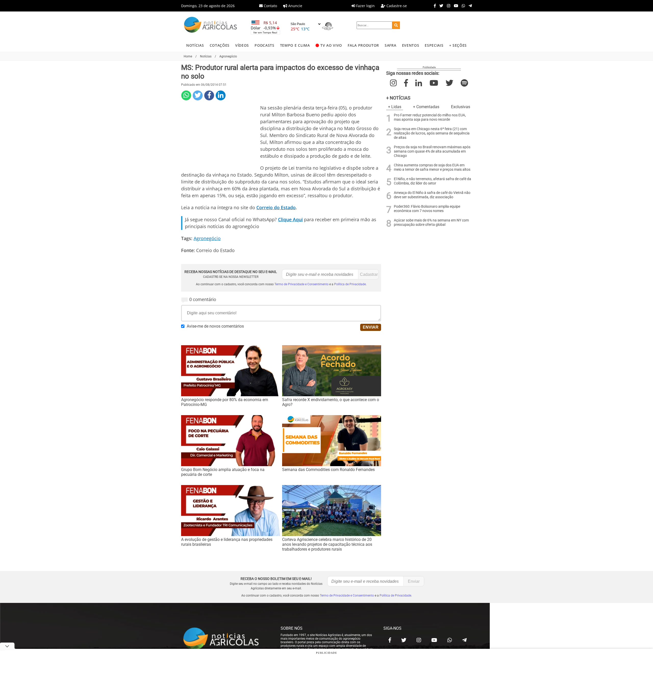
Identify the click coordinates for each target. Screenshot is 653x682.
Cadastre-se (396, 5)
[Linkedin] (221, 95)
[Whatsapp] (462, 5)
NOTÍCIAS (195, 45)
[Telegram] (469, 5)
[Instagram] (447, 5)
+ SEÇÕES (458, 45)
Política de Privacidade (350, 284)
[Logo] (210, 25)
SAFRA (390, 45)
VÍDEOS (242, 45)
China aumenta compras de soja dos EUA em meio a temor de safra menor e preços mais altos (432, 167)
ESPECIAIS (434, 45)
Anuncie (294, 5)
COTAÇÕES (220, 45)
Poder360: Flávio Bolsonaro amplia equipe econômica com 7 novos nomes (427, 208)
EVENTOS (410, 45)
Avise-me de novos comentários (215, 326)
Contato (270, 5)
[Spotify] (464, 83)
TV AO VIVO (331, 45)
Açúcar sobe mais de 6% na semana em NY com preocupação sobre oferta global (431, 222)
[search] (396, 25)
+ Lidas (394, 106)
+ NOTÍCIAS (398, 98)
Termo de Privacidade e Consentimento (301, 284)
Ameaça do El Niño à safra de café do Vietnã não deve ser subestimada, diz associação (432, 195)
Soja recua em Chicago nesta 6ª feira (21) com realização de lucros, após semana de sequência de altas (432, 133)
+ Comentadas (426, 106)
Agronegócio (207, 238)
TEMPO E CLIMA (295, 45)
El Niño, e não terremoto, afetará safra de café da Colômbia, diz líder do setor (432, 181)
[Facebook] (433, 5)
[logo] (225, 639)
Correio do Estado (276, 207)
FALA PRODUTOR (363, 45)
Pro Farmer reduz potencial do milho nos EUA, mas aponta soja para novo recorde (430, 117)
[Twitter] (440, 5)
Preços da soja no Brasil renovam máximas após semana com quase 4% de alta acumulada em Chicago (432, 151)
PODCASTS (264, 45)
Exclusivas (460, 106)
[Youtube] (454, 5)
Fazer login (365, 5)
